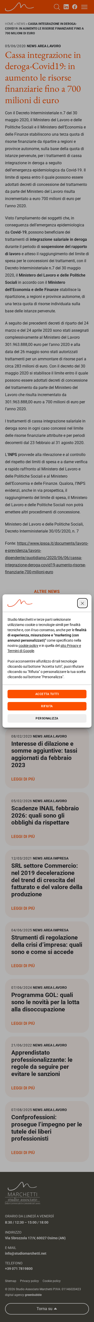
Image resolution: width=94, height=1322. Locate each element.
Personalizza (47, 718)
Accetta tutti (47, 694)
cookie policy (28, 646)
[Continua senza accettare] (82, 603)
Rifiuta (47, 706)
